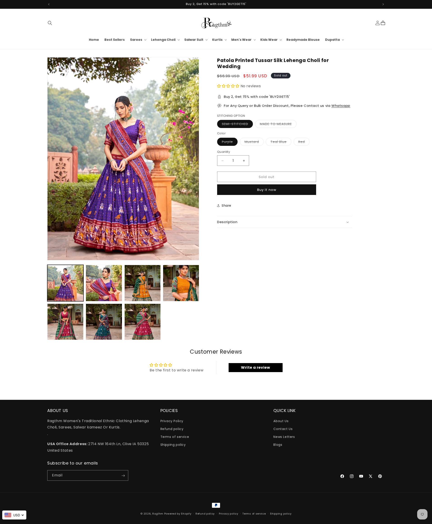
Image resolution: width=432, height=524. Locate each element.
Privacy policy (228, 513)
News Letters (284, 437)
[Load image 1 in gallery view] (65, 283)
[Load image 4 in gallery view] (181, 283)
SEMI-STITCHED (237, 124)
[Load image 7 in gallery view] (142, 322)
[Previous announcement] (49, 4)
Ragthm (157, 513)
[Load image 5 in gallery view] (65, 322)
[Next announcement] (383, 4)
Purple (230, 142)
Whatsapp (340, 105)
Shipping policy (173, 444)
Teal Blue (280, 142)
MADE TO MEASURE (278, 124)
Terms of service (174, 437)
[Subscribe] (123, 475)
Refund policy (172, 428)
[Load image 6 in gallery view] (104, 322)
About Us (280, 421)
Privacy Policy (171, 421)
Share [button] (226, 205)
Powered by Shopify (177, 513)
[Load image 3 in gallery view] (142, 283)
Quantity (223, 152)
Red (304, 142)
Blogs (277, 444)
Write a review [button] (255, 367)
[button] (50, 23)
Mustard (254, 142)
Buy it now (266, 189)
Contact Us (282, 428)
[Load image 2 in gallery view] (104, 283)
